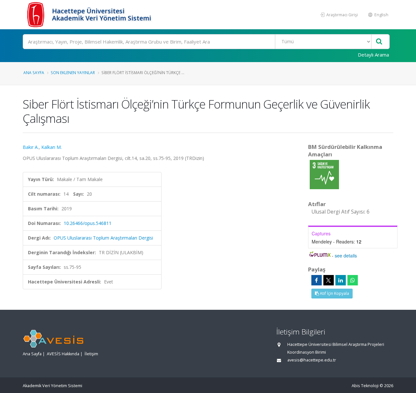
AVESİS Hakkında (63, 354)
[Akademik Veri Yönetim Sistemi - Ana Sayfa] (36, 14)
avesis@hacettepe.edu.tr (311, 360)
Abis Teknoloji (365, 385)
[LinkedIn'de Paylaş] (340, 280)
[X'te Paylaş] (328, 280)
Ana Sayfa (33, 72)
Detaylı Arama (373, 54)
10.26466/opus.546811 (87, 223)
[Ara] (379, 41)
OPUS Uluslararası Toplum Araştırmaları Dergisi (103, 238)
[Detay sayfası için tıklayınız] (324, 174)
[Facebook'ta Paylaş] (316, 280)
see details (346, 255)
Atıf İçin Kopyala (334, 293)
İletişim (91, 354)
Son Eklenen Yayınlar (73, 72)
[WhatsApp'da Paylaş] (352, 280)
